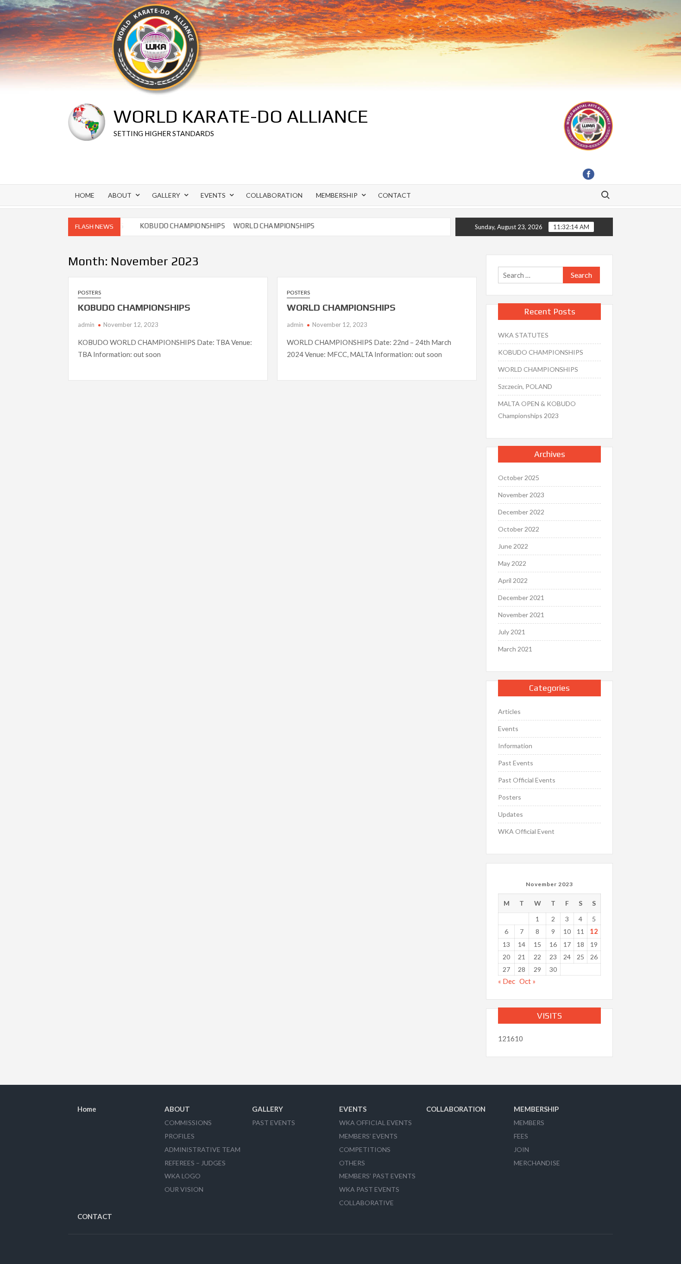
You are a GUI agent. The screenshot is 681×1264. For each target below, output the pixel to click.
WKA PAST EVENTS (369, 1189)
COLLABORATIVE (366, 1203)
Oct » (527, 981)
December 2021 (521, 597)
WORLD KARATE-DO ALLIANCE (241, 116)
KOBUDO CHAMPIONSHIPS (172, 226)
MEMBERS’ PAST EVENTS (377, 1176)
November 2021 (521, 615)
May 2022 (512, 563)
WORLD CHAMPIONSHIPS (264, 226)
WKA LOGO (182, 1176)
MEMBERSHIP (337, 195)
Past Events (515, 763)
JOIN (521, 1149)
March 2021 (515, 649)
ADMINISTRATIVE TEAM (202, 1149)
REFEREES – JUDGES (195, 1163)
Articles (509, 711)
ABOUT (120, 195)
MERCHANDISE (537, 1163)
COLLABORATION (274, 195)
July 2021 (511, 632)
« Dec (506, 981)
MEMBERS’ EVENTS (368, 1136)
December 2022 (521, 512)
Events (508, 728)
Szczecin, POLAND (525, 386)
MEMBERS (529, 1122)
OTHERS (352, 1163)
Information (515, 746)
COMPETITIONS (365, 1149)
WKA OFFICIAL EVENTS (375, 1122)
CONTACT (394, 195)
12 (594, 931)
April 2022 (513, 580)
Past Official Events (526, 780)
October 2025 (518, 478)
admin (86, 324)
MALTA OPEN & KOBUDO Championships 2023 (537, 409)
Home (85, 195)
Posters (89, 292)
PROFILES (179, 1136)
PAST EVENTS (273, 1122)
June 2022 (513, 546)
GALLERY (166, 195)
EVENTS (213, 195)
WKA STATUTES (523, 335)
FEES (521, 1136)
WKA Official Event (526, 831)
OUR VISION (183, 1189)
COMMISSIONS (188, 1122)
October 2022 (518, 529)
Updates (510, 814)
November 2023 (521, 495)
